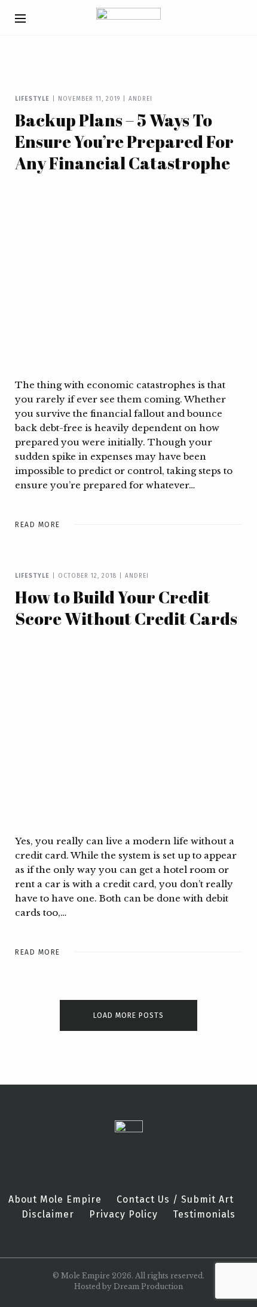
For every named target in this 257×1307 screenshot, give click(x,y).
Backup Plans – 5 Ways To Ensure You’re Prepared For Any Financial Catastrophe (124, 141)
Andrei (140, 99)
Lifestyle (32, 99)
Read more (37, 525)
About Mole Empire (55, 1199)
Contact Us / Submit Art (175, 1199)
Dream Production (148, 1286)
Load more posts (128, 1015)
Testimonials (204, 1214)
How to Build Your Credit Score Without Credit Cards (126, 608)
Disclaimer (48, 1214)
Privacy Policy (123, 1214)
